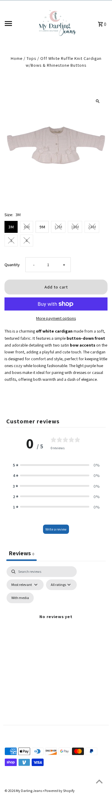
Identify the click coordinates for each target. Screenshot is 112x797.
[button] (56, 464)
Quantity (12, 264)
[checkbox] (20, 597)
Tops (31, 58)
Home (16, 58)
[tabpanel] (56, 623)
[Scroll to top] (99, 781)
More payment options (56, 318)
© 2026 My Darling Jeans (23, 790)
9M (42, 227)
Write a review (56, 529)
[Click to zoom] (98, 101)
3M (11, 227)
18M (75, 227)
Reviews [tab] (21, 553)
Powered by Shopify (60, 790)
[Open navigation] (18, 23)
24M (92, 227)
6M (27, 227)
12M (58, 227)
